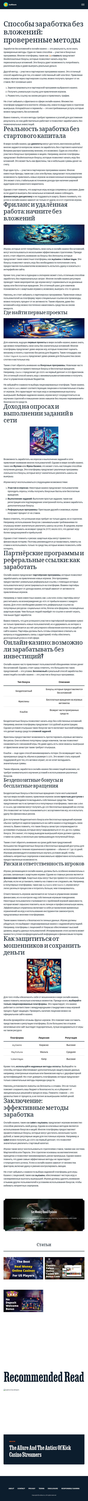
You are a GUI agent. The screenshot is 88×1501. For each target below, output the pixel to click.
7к (50, 55)
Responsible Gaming (70, 1488)
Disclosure (53, 1488)
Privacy (31, 1488)
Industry (12, 1441)
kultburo (12, 4)
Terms (41, 1488)
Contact (21, 1488)
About (11, 1488)
